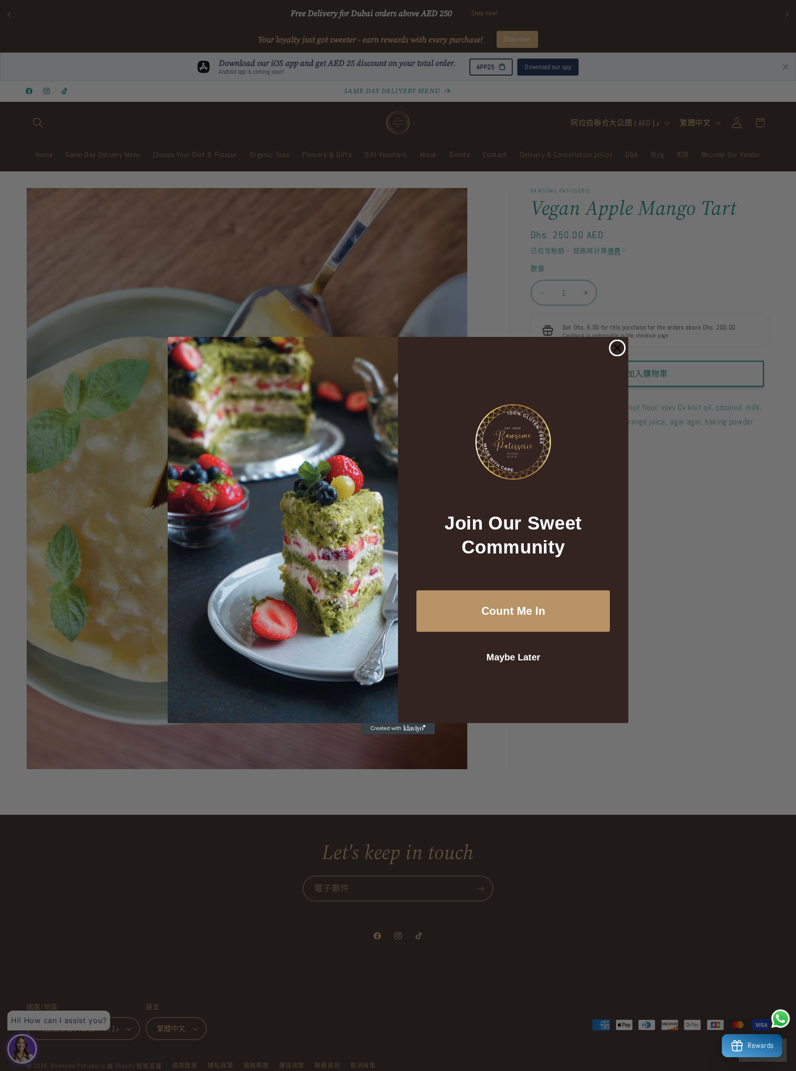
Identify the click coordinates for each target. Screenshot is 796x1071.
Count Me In (513, 611)
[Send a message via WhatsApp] (780, 1019)
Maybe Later (513, 657)
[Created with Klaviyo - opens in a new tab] (398, 728)
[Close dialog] (617, 348)
